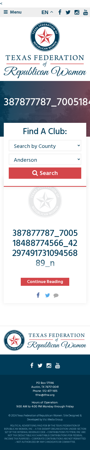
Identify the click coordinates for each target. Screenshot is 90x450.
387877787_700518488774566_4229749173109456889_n (45, 248)
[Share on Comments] (53, 295)
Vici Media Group (52, 419)
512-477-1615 (50, 391)
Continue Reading (45, 281)
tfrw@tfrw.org (45, 395)
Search (49, 173)
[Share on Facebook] (37, 295)
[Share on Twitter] (45, 295)
